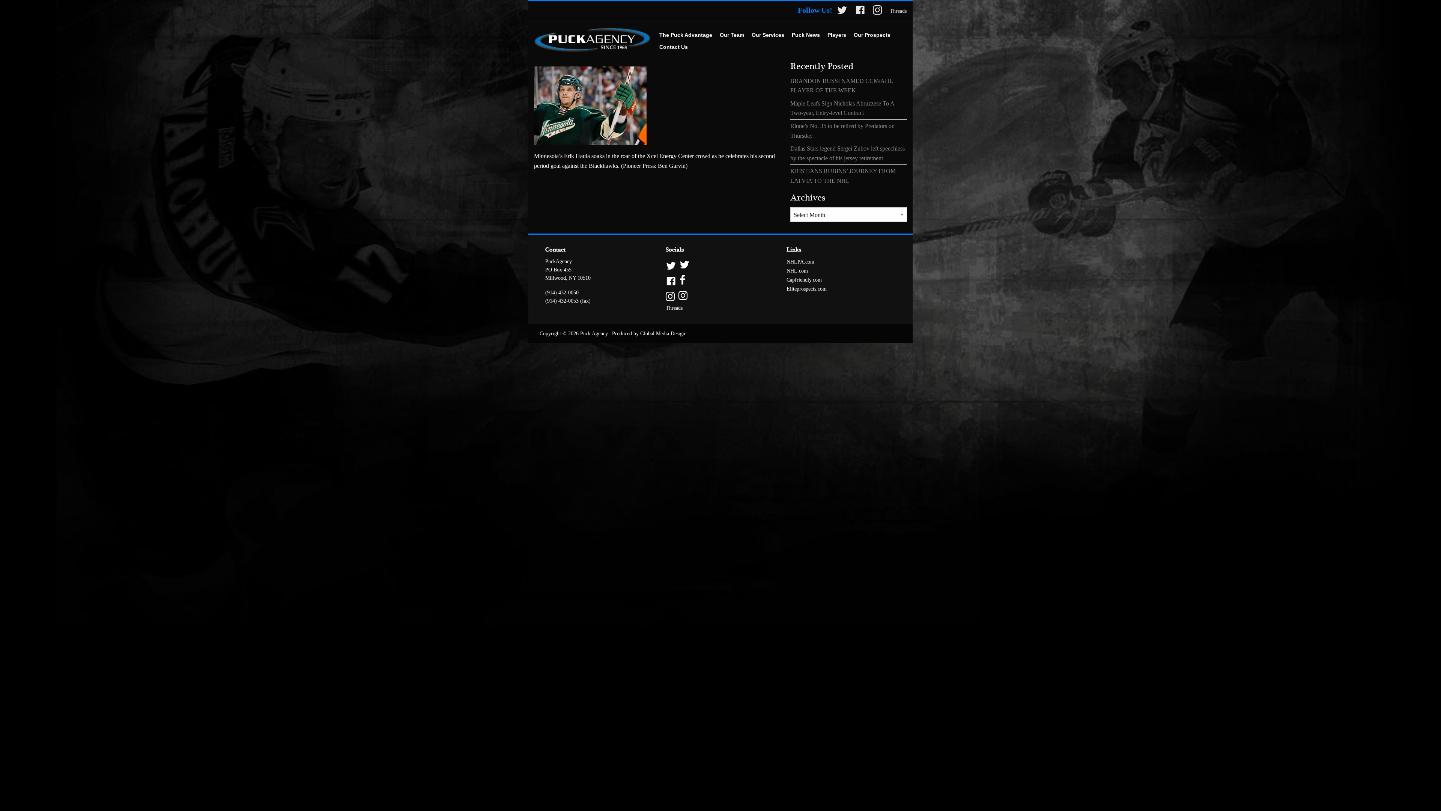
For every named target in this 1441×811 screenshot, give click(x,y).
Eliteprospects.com (807, 289)
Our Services (768, 35)
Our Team (732, 35)
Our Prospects (872, 35)
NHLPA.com (800, 262)
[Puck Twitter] (842, 11)
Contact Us (673, 47)
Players (836, 35)
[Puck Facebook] (860, 11)
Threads (898, 11)
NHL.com (797, 271)
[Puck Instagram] (877, 11)
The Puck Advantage (685, 35)
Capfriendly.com (804, 280)
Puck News (806, 35)
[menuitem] (685, 35)
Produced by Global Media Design (648, 333)
